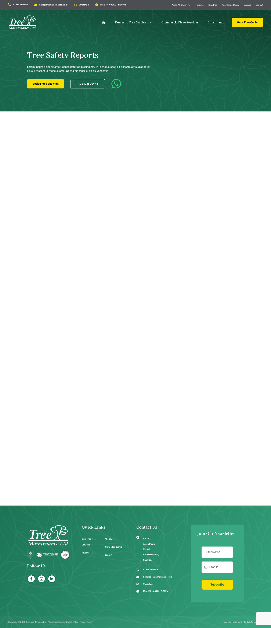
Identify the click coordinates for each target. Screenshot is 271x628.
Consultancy (216, 22)
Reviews (199, 5)
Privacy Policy (86, 622)
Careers (247, 5)
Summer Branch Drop (51, 271)
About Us (212, 5)
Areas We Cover (179, 5)
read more (38, 289)
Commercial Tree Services (180, 22)
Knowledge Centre (230, 5)
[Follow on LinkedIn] (51, 579)
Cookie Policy (71, 622)
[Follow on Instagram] (41, 579)
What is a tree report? (51, 451)
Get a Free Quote (247, 22)
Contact (259, 5)
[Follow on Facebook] (31, 579)
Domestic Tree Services (131, 22)
